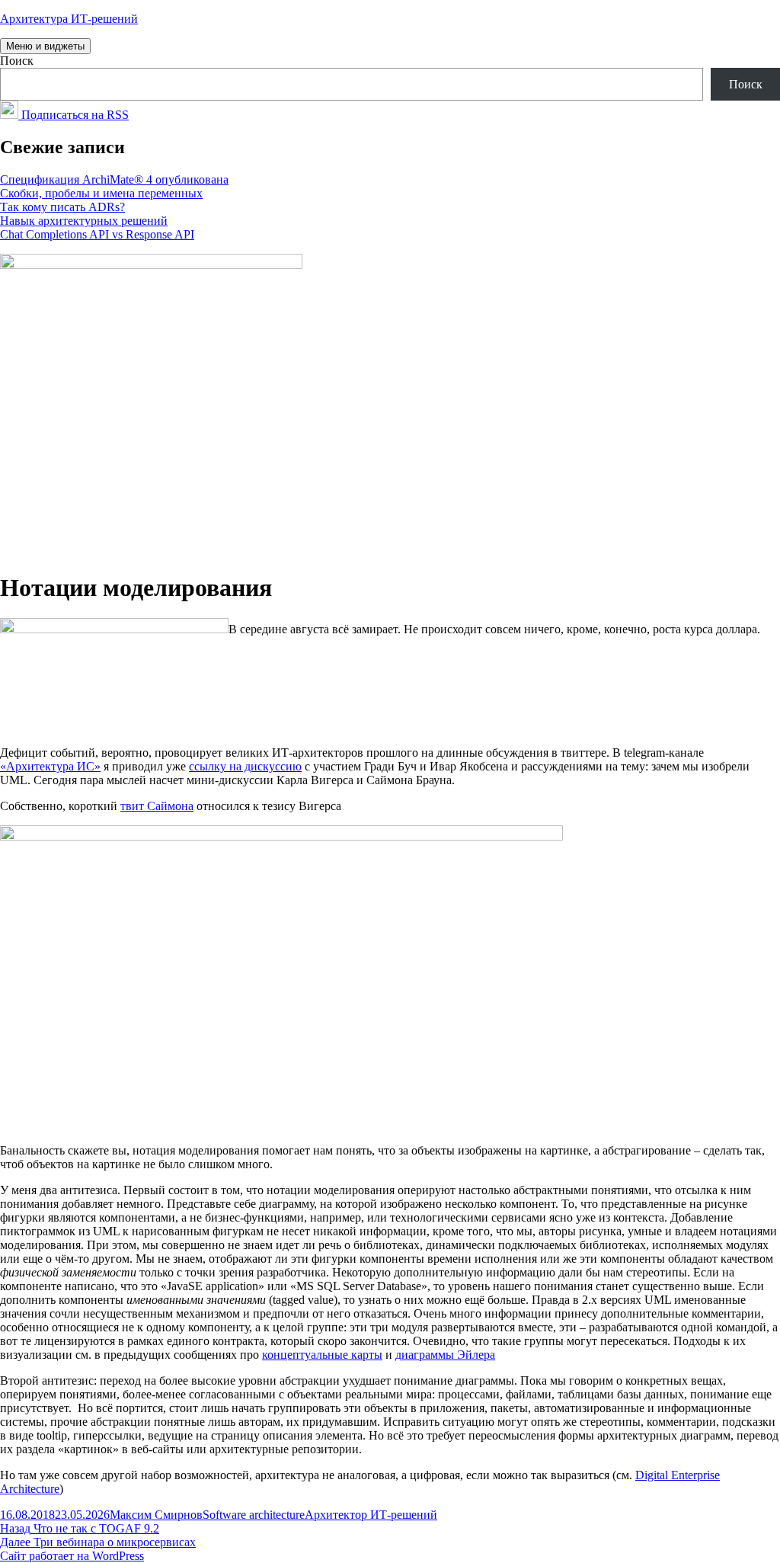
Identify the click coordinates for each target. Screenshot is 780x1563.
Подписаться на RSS (73, 114)
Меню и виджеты (45, 46)
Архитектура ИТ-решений (69, 18)
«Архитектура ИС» (50, 766)
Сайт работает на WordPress (72, 1555)
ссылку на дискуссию (245, 766)
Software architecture (254, 1514)
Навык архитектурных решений (84, 220)
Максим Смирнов (156, 1514)
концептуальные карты (322, 1354)
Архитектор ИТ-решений (371, 1514)
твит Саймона (156, 805)
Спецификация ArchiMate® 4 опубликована (114, 179)
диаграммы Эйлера (445, 1354)
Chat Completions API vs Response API (97, 234)
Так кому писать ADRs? (62, 206)
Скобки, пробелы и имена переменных (101, 193)
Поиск (17, 60)
